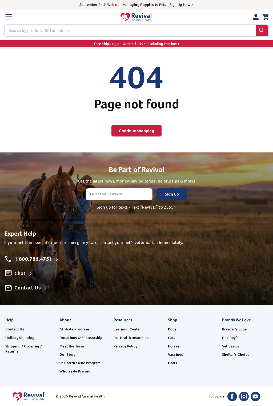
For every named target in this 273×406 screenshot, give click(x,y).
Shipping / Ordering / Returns (23, 349)
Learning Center (127, 329)
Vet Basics (230, 346)
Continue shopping (136, 131)
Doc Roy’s (230, 337)
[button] (8, 17)
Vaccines (175, 354)
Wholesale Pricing (74, 371)
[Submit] (262, 30)
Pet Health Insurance (131, 337)
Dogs (172, 329)
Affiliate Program (74, 329)
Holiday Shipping (19, 337)
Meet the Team (71, 346)
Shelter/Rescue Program (80, 363)
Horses (173, 346)
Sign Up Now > (182, 4)
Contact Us (14, 329)
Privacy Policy (125, 346)
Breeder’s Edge (234, 329)
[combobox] (136, 30)
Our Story (67, 354)
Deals (172, 363)
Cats (171, 337)
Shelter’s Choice (235, 354)
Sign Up (172, 194)
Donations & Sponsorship (80, 337)
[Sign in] (256, 17)
